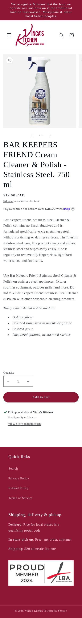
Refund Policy (18, 488)
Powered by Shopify (55, 611)
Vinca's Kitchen (34, 611)
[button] (9, 35)
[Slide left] (31, 135)
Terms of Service (20, 498)
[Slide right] (50, 135)
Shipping (8, 201)
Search (13, 468)
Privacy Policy (18, 478)
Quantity (8, 372)
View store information (24, 423)
